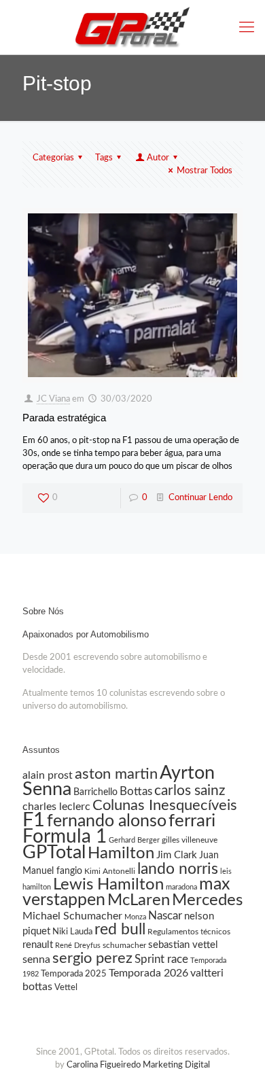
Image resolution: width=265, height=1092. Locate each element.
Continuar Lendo (200, 497)
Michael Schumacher (72, 916)
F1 (33, 820)
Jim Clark (176, 855)
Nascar (165, 915)
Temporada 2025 (74, 974)
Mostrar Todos (204, 170)
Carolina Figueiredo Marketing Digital (138, 1065)
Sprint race (161, 959)
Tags (104, 158)
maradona (181, 887)
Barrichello (95, 792)
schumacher (124, 945)
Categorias (53, 158)
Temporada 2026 (148, 973)
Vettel (65, 987)
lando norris (177, 869)
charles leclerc (56, 806)
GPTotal (54, 853)
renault (37, 945)
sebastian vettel (183, 945)
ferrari (192, 821)
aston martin (116, 774)
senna (36, 959)
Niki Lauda (72, 931)
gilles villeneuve (189, 840)
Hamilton (121, 853)
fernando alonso (106, 821)
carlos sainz (189, 790)
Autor (158, 158)
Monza (135, 917)
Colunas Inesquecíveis (164, 805)
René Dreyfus (78, 945)
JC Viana (53, 399)
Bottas (136, 791)
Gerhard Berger (134, 840)
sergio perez (92, 958)
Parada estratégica (64, 417)
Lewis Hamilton (108, 884)
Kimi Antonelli (109, 871)
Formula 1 (64, 837)
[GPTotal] (132, 27)
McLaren (138, 900)
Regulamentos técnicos (188, 932)
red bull (119, 929)
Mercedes (207, 900)
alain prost (47, 775)
